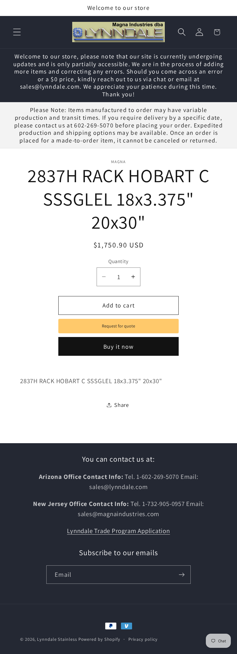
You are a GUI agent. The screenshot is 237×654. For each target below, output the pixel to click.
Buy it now (118, 347)
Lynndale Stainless (57, 639)
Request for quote (118, 326)
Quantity (118, 261)
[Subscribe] (181, 574)
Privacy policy (143, 639)
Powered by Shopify (99, 639)
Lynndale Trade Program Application (118, 531)
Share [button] (121, 404)
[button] (17, 32)
